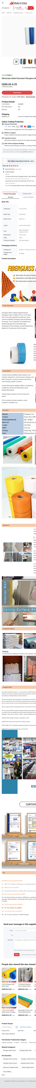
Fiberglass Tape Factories (10, 1063)
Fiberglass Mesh (29, 12)
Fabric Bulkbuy (7, 1071)
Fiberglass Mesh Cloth (26, 1050)
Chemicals (9, 12)
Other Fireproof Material (8, 1034)
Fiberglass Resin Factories (10, 1059)
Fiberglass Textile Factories (28, 1059)
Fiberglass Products (18, 12)
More (3, 1075)
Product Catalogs (26, 1027)
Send (16, 954)
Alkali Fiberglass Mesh (28, 1067)
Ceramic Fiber (5, 1030)
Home (3, 12)
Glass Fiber (21, 1030)
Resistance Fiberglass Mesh (10, 1067)
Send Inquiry (17, 92)
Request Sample (30, 97)
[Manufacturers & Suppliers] (18, 3)
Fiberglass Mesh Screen (9, 1050)
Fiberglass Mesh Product (27, 1063)
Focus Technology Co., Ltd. (22, 1081)
